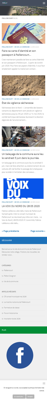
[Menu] (44, 3)
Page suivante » (38, 231)
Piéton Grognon (10, 276)
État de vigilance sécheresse (17, 103)
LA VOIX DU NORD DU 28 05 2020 (21, 206)
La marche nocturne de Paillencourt (17, 302)
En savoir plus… (19, 396)
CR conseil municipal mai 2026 (15, 297)
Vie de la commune (22, 47)
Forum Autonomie (11, 313)
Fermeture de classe (11, 308)
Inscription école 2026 (12, 319)
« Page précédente (10, 231)
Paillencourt (7, 47)
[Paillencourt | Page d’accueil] (6, 3)
